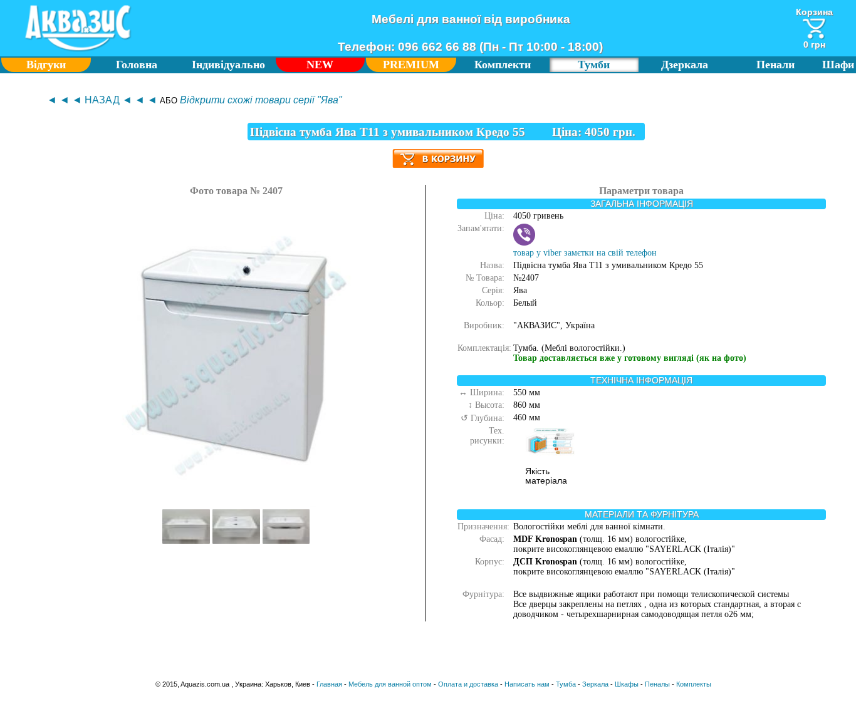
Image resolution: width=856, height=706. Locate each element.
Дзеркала (684, 64)
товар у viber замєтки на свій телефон (585, 252)
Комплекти (502, 64)
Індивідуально (228, 64)
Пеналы (657, 684)
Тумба (566, 684)
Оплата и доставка (468, 684)
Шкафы (627, 684)
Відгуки (46, 64)
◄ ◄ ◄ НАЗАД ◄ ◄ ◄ (102, 99)
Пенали (775, 64)
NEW (319, 64)
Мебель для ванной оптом (390, 684)
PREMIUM (411, 64)
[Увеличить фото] (186, 541)
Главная (329, 684)
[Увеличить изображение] (236, 504)
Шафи (838, 64)
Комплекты (693, 684)
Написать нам (527, 684)
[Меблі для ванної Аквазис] (78, 51)
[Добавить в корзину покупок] (438, 153)
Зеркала (595, 684)
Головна (136, 64)
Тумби (594, 64)
